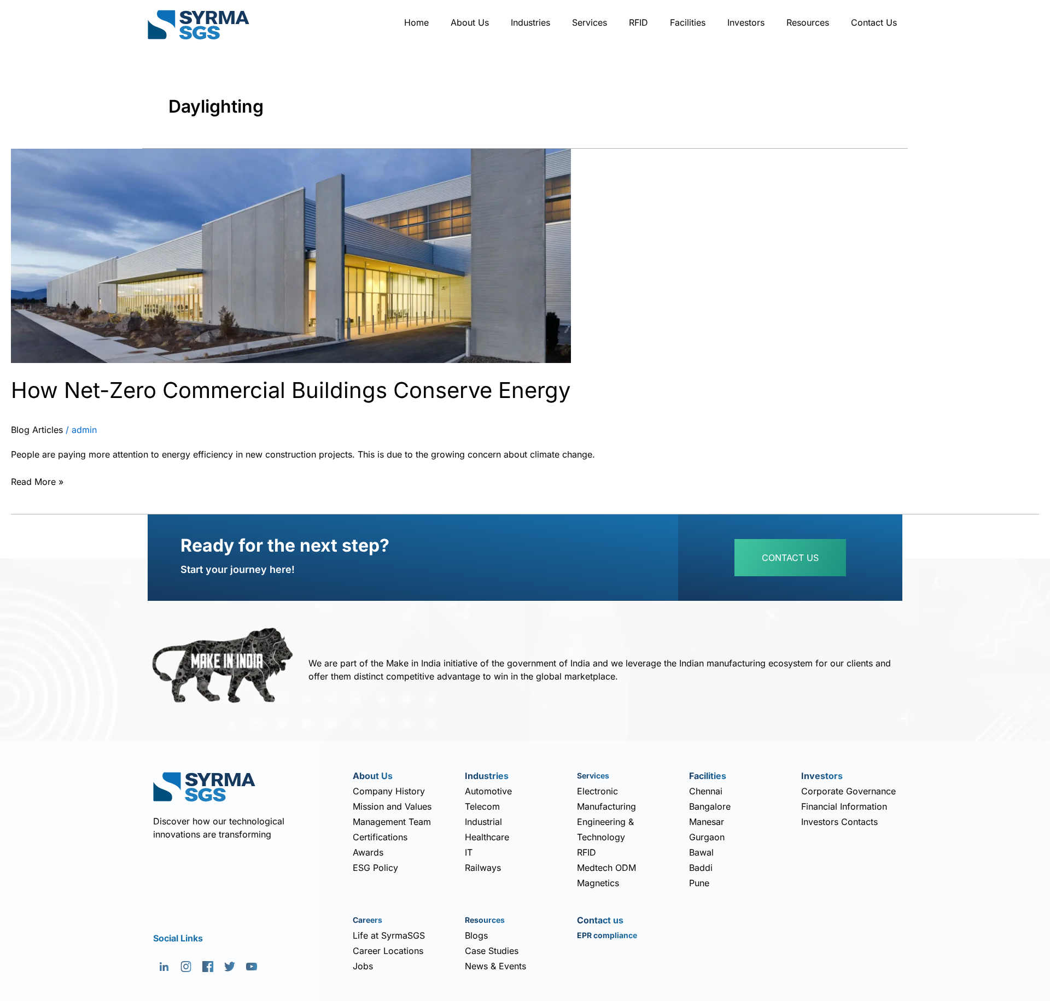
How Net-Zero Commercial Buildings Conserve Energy (290, 390)
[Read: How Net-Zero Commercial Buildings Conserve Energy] (291, 254)
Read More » (37, 480)
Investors (746, 22)
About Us (470, 22)
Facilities (687, 22)
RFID (638, 22)
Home (416, 22)
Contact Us (874, 22)
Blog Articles (37, 429)
